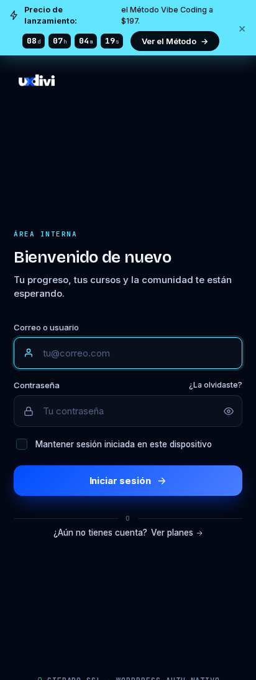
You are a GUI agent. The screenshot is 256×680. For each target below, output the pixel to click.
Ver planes (172, 533)
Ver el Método (175, 41)
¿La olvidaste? (215, 384)
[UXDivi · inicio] (128, 92)
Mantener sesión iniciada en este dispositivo (123, 444)
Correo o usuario (46, 327)
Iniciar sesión (120, 481)
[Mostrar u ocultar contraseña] (229, 411)
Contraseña (128, 385)
